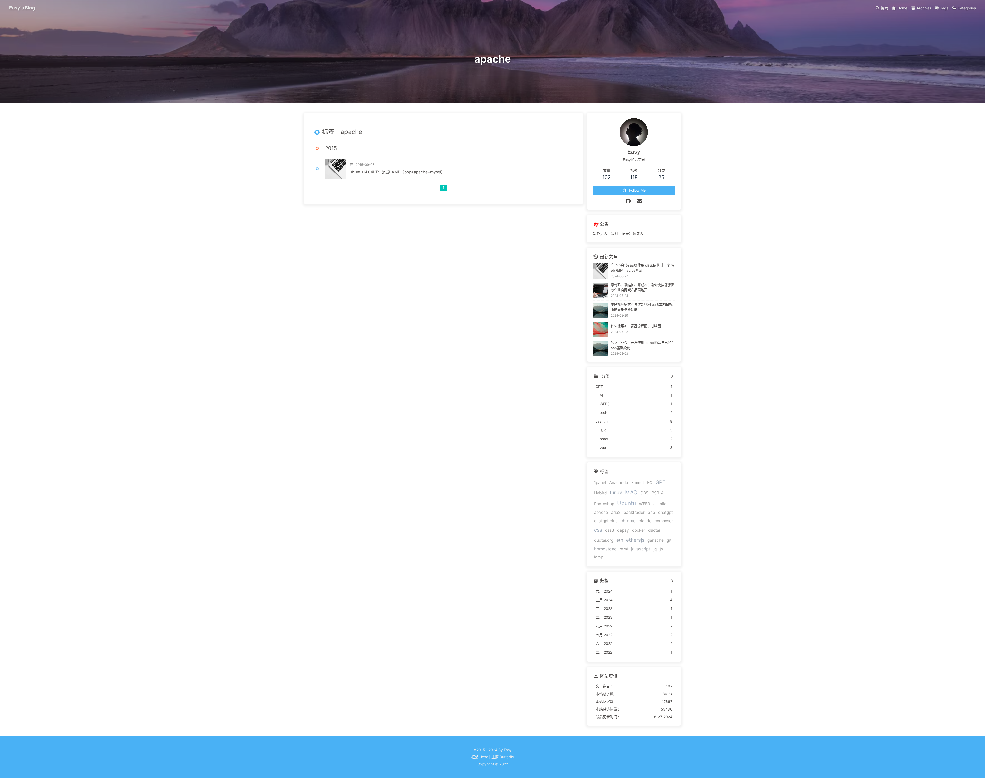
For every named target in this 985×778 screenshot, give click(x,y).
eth (619, 540)
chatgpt (665, 512)
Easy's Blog (22, 8)
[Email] (639, 201)
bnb (651, 512)
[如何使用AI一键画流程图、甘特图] (600, 329)
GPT (660, 482)
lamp (598, 557)
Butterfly (507, 757)
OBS (644, 492)
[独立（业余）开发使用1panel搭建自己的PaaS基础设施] (600, 348)
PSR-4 (658, 492)
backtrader (634, 512)
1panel (600, 482)
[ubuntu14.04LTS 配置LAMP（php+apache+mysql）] (335, 169)
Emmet (637, 482)
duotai (654, 530)
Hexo (483, 757)
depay (623, 530)
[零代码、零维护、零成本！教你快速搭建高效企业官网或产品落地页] (600, 290)
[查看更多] (672, 376)
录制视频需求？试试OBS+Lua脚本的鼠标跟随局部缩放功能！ (642, 307)
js (661, 549)
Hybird (600, 492)
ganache (655, 540)
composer (664, 520)
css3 (609, 530)
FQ (650, 482)
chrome (628, 520)
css (598, 530)
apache (601, 512)
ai (655, 503)
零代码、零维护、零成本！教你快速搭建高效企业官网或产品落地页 (642, 287)
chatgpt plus (605, 520)
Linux (616, 493)
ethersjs (635, 540)
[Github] (628, 201)
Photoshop (604, 503)
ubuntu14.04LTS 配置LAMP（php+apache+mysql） (397, 172)
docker (638, 530)
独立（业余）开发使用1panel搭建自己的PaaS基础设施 (642, 345)
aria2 (615, 512)
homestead (605, 549)
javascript (640, 549)
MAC (631, 492)
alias (664, 503)
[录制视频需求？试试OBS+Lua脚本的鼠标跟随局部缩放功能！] (600, 310)
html (624, 549)
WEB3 (644, 503)
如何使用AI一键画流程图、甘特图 (636, 326)
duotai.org (603, 540)
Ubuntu (626, 503)
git (669, 540)
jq (655, 549)
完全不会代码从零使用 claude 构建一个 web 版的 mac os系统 (642, 267)
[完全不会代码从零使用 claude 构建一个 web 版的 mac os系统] (600, 271)
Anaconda (618, 482)
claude (645, 520)
